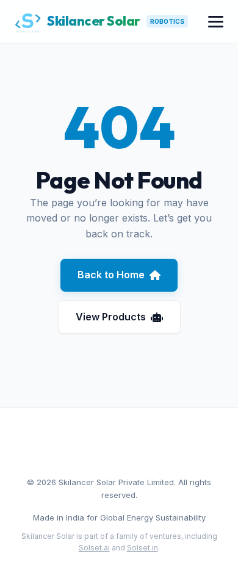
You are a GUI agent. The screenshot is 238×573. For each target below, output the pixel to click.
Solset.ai (94, 547)
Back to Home (111, 274)
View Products (111, 317)
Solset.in (142, 547)
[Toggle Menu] (215, 21)
